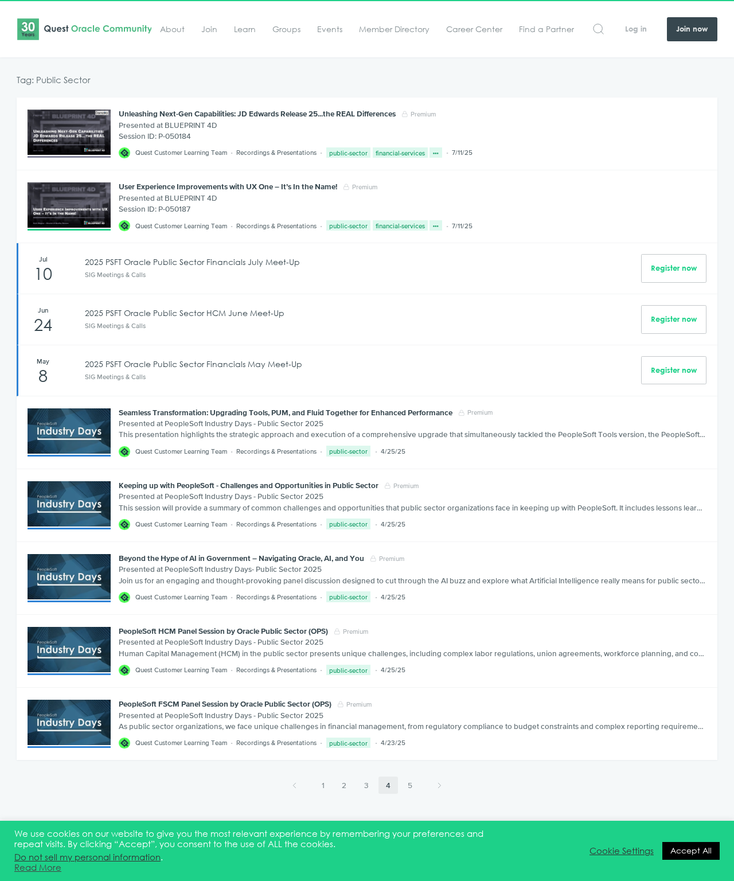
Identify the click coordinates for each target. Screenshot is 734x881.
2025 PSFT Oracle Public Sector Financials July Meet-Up (192, 262)
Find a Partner (546, 29)
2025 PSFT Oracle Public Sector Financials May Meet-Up (193, 364)
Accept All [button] (691, 850)
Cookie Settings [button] (621, 851)
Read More (37, 868)
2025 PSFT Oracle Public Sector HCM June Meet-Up (184, 313)
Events (329, 29)
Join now (692, 29)
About (172, 29)
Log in (636, 29)
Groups (286, 29)
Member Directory (394, 29)
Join (209, 29)
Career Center (474, 29)
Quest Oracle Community (84, 29)
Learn (245, 29)
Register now (674, 268)
